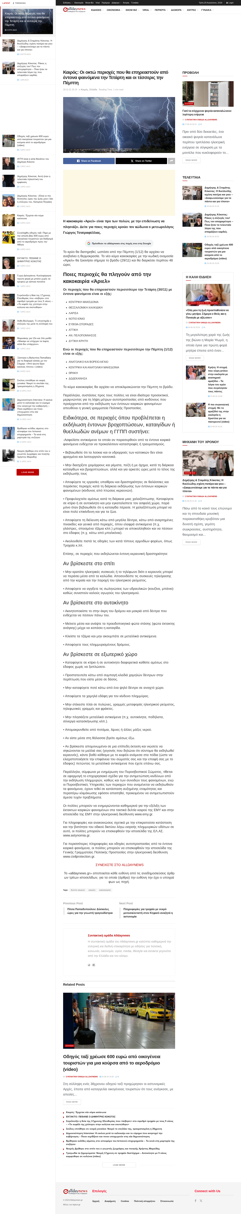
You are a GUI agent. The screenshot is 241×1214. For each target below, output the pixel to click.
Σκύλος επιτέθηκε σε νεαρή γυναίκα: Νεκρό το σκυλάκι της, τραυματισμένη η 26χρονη (33, 383)
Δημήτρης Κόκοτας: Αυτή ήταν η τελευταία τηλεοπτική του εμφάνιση (33, 179)
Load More (27, 472)
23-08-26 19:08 (216, 396)
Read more (73, 1102)
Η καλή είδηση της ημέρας (203, 303)
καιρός (92, 890)
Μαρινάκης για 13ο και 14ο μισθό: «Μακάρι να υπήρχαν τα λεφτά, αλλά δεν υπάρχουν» (34, 341)
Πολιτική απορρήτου (144, 1201)
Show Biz (89, 3)
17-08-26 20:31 (190, 124)
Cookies (125, 1201)
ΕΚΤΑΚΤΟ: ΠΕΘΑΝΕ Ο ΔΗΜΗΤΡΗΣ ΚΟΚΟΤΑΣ (90, 1116)
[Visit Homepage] (74, 9)
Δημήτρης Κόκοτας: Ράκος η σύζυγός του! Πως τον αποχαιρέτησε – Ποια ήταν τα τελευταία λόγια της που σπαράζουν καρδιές (32, 69)
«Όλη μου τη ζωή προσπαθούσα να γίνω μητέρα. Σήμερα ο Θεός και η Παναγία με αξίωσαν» (207, 314)
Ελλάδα (93, 89)
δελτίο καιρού (78, 890)
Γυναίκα (134, 3)
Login (231, 3)
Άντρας (126, 3)
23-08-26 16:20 (216, 427)
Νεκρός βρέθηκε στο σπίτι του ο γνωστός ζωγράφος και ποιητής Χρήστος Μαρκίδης (33, 454)
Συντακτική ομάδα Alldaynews (109, 935)
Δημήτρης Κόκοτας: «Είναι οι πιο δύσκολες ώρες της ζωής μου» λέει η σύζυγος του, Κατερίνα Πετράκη (35, 198)
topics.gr (76, 1205)
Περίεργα (106, 3)
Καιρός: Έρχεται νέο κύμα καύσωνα (86, 1112)
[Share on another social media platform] (171, 161)
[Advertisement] (27, 107)
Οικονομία (78, 3)
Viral (98, 3)
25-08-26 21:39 (190, 501)
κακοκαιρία (105, 890)
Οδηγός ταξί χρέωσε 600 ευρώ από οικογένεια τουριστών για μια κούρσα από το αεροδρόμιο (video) (111, 1063)
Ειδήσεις (67, 3)
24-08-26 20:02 (193, 327)
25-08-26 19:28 (107, 1077)
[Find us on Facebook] (195, 1201)
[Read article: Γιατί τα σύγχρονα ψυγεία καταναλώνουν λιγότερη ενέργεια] (208, 94)
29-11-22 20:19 (70, 89)
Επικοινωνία (167, 1201)
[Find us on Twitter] (201, 1201)
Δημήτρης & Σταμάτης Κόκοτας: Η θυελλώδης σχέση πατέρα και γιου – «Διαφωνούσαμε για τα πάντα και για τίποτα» (219, 194)
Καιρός (84, 89)
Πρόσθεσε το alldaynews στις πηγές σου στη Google (121, 243)
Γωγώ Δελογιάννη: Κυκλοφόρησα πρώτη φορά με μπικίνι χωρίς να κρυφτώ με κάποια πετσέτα (34, 278)
